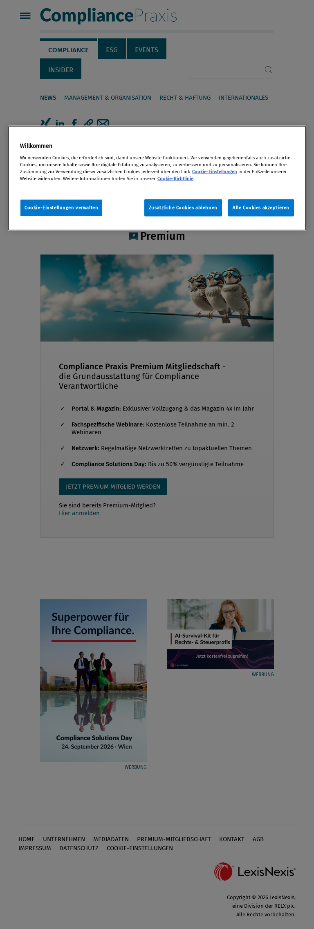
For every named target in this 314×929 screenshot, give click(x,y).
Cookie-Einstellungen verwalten (61, 207)
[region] (157, 178)
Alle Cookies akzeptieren (261, 207)
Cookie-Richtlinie (175, 178)
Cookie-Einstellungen (214, 171)
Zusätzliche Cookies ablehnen (183, 207)
